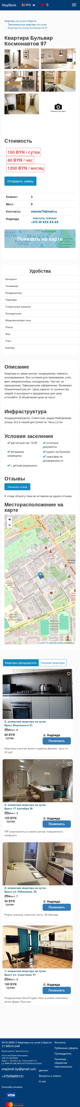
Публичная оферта (66, 1048)
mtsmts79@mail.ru (44, 211)
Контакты (60, 1042)
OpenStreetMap (56, 642)
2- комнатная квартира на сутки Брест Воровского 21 (25, 723)
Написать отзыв (17, 487)
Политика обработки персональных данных (55, 1064)
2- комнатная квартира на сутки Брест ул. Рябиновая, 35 (25, 889)
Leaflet (42, 642)
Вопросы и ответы (50, 1076)
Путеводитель (63, 1053)
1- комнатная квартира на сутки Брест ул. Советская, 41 (25, 972)
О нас (42, 1081)
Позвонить (57, 741)
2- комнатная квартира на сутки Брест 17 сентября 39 (25, 806)
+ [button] (9, 519)
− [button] (9, 525)
